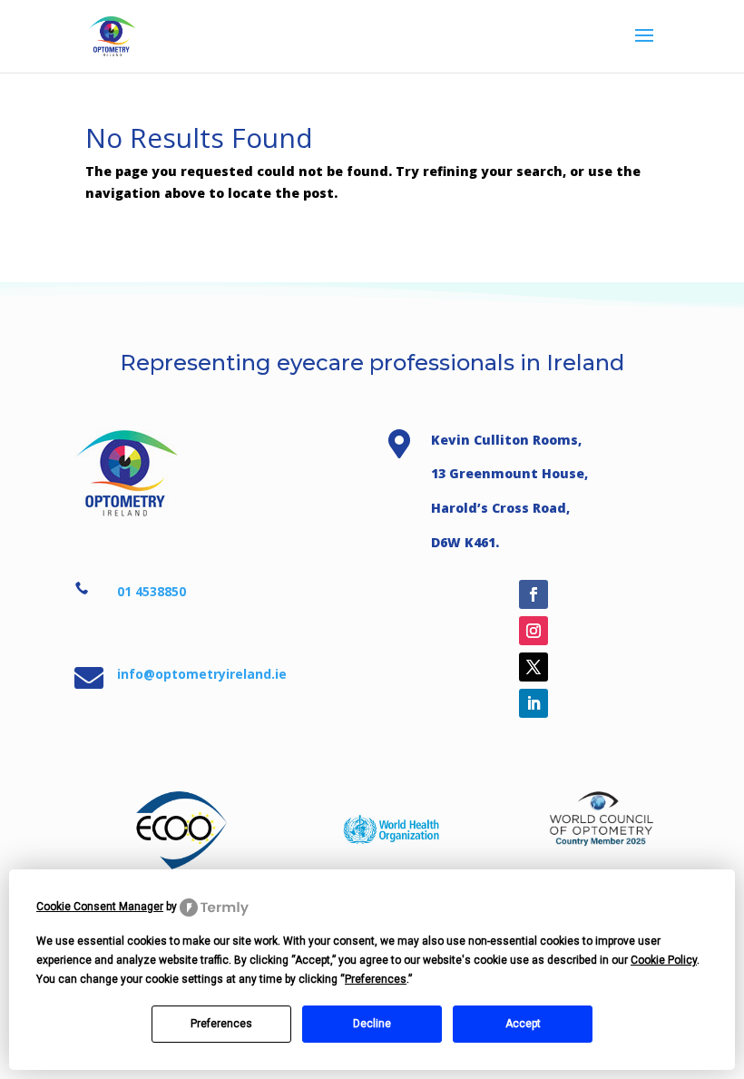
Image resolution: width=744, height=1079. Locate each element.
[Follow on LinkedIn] (533, 703)
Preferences (221, 1023)
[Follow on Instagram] (533, 630)
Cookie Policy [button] (664, 960)
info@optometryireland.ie (202, 673)
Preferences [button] (375, 979)
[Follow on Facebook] (533, 594)
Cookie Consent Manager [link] (99, 906)
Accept (523, 1023)
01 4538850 (151, 591)
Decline (372, 1023)
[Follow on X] (533, 667)
